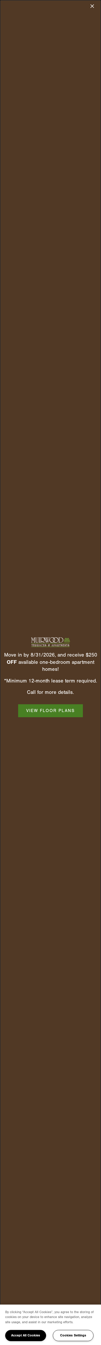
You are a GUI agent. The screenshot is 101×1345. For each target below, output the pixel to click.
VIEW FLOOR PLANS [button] (50, 710)
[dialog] (50, 672)
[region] (50, 1325)
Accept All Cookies (25, 1335)
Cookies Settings (73, 1335)
